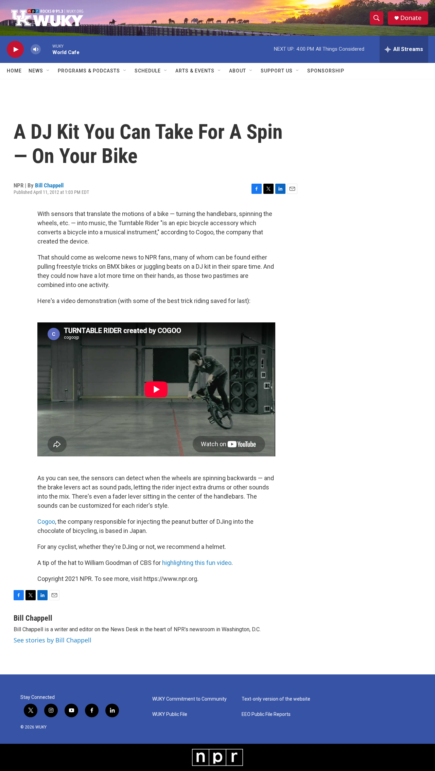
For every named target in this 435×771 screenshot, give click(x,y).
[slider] (47, 49)
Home (14, 70)
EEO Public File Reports (266, 714)
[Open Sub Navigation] (48, 70)
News (36, 70)
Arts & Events (194, 70)
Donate (410, 17)
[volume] (35, 49)
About (237, 70)
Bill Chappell (49, 185)
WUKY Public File (169, 714)
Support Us (277, 70)
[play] (15, 49)
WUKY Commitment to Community (189, 699)
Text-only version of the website (276, 699)
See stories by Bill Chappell (52, 640)
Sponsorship (325, 70)
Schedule (148, 70)
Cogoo (46, 521)
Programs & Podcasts (89, 70)
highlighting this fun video (196, 562)
